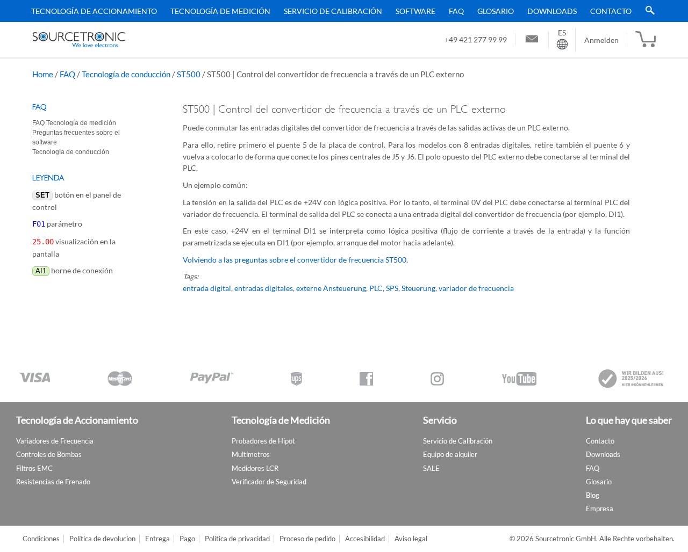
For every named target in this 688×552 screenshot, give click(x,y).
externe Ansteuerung (331, 288)
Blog (592, 495)
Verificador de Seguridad (269, 481)
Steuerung (418, 288)
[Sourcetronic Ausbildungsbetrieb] (631, 378)
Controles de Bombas (49, 454)
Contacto (611, 11)
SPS (392, 288)
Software (415, 11)
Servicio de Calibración (333, 11)
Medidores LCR (255, 468)
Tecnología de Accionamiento (94, 11)
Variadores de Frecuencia (55, 441)
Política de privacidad (237, 539)
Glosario (495, 11)
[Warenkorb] (645, 40)
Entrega (157, 539)
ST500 (188, 74)
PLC (376, 288)
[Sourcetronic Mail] (532, 40)
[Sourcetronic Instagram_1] (437, 379)
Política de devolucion (102, 539)
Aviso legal (411, 539)
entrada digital (207, 288)
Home (42, 74)
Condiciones (41, 539)
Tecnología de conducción (126, 74)
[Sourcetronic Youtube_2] (519, 379)
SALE (431, 468)
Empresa (599, 508)
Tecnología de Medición (220, 11)
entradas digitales (263, 288)
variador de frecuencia (476, 288)
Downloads (552, 11)
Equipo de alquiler (450, 454)
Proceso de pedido (307, 539)
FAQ (456, 11)
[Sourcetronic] (79, 40)
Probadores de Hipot (263, 441)
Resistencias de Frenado (53, 481)
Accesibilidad (365, 539)
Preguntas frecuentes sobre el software (76, 137)
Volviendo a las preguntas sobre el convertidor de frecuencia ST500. (295, 259)
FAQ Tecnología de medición (74, 123)
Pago (187, 539)
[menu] (340, 11)
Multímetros (251, 454)
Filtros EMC (34, 468)
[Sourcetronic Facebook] (366, 379)
